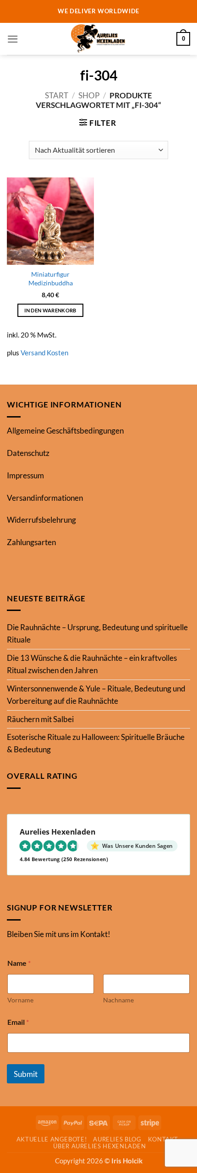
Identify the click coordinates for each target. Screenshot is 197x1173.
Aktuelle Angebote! (51, 1139)
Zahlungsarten (31, 542)
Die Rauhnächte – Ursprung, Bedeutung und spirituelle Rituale (97, 633)
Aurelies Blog (117, 1139)
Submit (26, 1074)
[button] (13, 39)
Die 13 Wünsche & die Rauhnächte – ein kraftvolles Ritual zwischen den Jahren (92, 664)
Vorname (20, 1000)
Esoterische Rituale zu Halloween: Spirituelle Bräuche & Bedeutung (96, 743)
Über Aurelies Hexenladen (99, 1146)
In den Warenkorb (50, 310)
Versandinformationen (45, 498)
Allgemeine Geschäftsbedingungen (65, 430)
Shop (88, 95)
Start (56, 95)
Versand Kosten (44, 352)
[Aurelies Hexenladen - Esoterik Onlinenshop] (98, 39)
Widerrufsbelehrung (41, 520)
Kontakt (163, 1139)
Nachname (118, 1000)
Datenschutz (28, 453)
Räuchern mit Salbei (40, 719)
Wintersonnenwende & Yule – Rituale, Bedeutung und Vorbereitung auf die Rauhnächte (96, 695)
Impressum (25, 475)
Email (18, 1022)
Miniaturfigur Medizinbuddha (50, 278)
